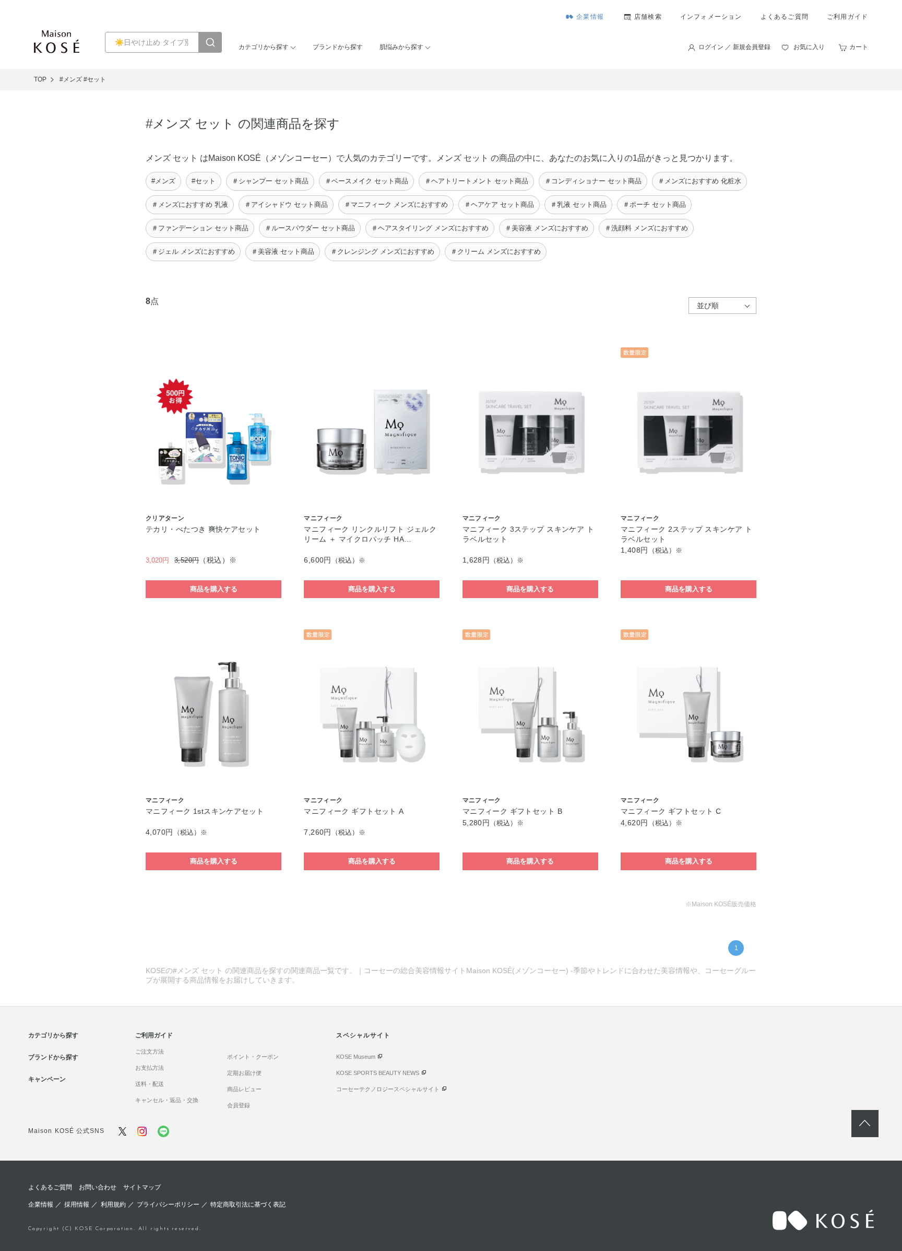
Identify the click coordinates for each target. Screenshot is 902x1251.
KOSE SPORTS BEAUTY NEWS (377, 1073)
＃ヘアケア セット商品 (499, 204)
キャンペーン (47, 1079)
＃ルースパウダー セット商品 (310, 228)
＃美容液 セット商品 (282, 251)
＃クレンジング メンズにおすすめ (382, 251)
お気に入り (809, 47)
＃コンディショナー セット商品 (593, 181)
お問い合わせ (97, 1187)
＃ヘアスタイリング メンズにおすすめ (430, 228)
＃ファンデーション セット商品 (199, 228)
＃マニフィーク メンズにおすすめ (396, 204)
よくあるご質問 (785, 16)
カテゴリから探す (264, 47)
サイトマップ (142, 1187)
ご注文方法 (149, 1051)
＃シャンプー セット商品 (270, 181)
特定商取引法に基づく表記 (248, 1204)
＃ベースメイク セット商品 (366, 181)
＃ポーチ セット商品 (654, 204)
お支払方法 (149, 1068)
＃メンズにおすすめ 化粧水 (699, 181)
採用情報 (76, 1204)
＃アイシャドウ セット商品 (286, 204)
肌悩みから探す (401, 47)
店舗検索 (648, 16)
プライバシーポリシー (168, 1204)
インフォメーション (711, 16)
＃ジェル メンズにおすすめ (193, 251)
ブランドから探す (338, 47)
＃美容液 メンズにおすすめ (546, 228)
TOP (40, 79)
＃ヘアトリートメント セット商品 (476, 181)
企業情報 (590, 16)
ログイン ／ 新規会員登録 (734, 47)
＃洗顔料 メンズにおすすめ (646, 228)
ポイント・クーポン (253, 1057)
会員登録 (238, 1105)
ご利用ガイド (847, 16)
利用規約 (113, 1204)
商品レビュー (244, 1089)
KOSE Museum (355, 1057)
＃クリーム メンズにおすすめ (495, 251)
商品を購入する (214, 589)
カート (858, 47)
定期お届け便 (244, 1073)
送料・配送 (149, 1084)
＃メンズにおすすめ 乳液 (189, 204)
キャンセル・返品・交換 (166, 1100)
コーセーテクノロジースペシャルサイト (388, 1089)
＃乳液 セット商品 (578, 204)
